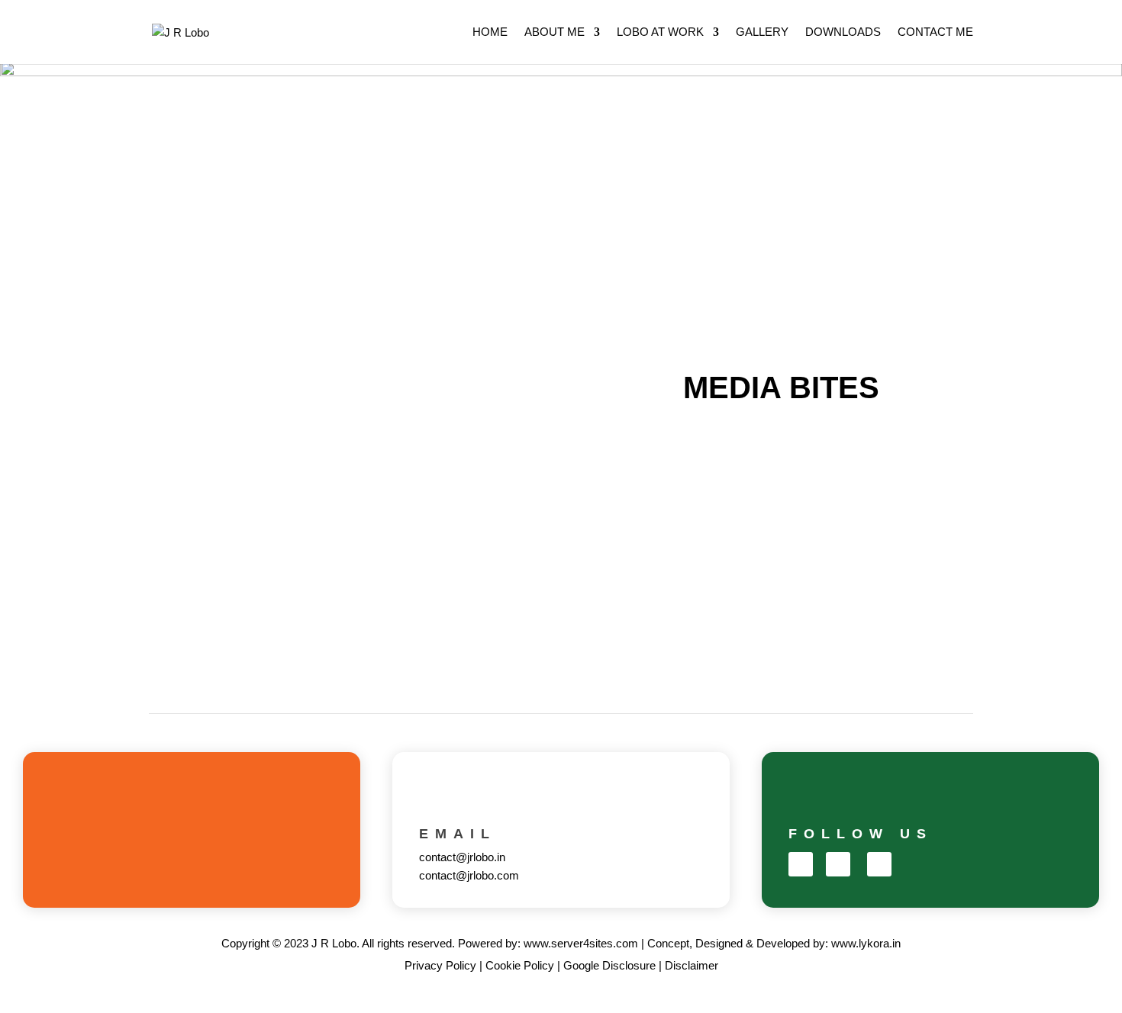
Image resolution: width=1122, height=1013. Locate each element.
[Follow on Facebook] (800, 864)
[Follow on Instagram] (838, 864)
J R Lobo (333, 943)
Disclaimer (691, 965)
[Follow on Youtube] (879, 864)
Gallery (762, 32)
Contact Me (935, 32)
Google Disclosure (609, 965)
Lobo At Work (660, 32)
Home (490, 32)
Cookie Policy (519, 965)
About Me (554, 32)
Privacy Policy (440, 965)
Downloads (843, 32)
